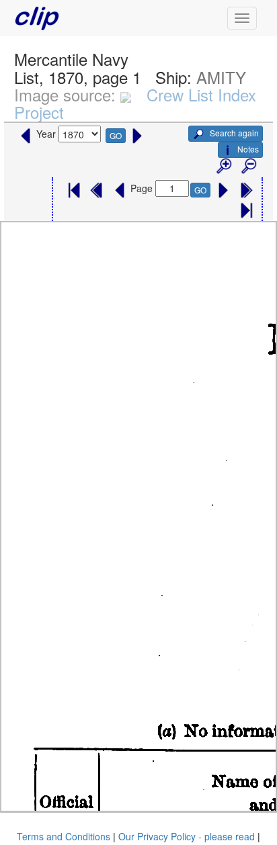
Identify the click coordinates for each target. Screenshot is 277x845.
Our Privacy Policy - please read (186, 836)
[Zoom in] (223, 167)
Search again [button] (233, 132)
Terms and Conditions (63, 836)
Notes (248, 148)
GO (116, 135)
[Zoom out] (248, 167)
